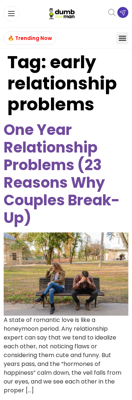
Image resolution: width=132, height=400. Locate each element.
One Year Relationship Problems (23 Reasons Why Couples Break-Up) (62, 174)
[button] (122, 38)
